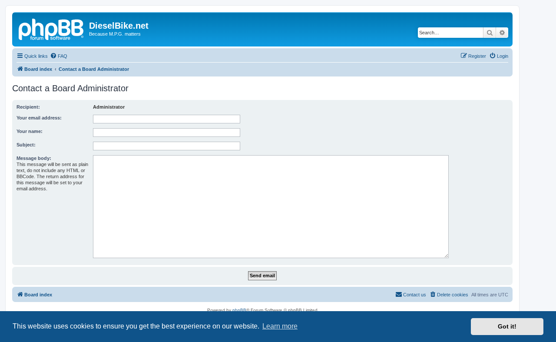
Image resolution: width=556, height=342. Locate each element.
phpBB (239, 310)
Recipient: (28, 107)
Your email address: (39, 117)
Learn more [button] (280, 326)
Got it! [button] (507, 326)
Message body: (34, 158)
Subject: (26, 144)
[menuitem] (58, 56)
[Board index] (51, 28)
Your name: (30, 131)
